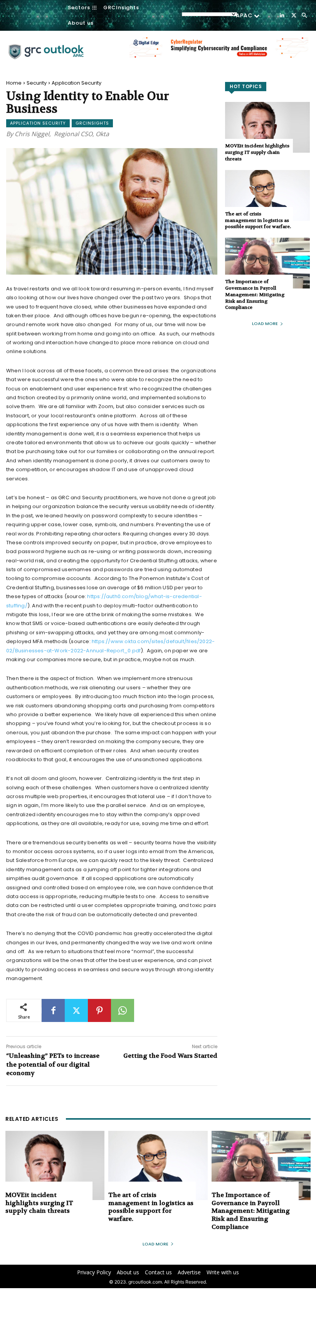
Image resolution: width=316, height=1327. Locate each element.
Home (14, 83)
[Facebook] (53, 1010)
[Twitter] (294, 15)
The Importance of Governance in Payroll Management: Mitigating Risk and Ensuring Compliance (254, 294)
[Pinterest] (99, 1010)
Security (37, 83)
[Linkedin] (282, 15)
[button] (304, 15)
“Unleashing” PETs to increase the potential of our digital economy (52, 1064)
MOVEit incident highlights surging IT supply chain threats (257, 152)
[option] (218, 51)
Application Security (76, 83)
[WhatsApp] (122, 1010)
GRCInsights (92, 123)
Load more (265, 323)
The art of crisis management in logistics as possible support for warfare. (258, 220)
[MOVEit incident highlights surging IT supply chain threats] (267, 127)
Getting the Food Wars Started (170, 1056)
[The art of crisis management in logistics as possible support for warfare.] (267, 195)
